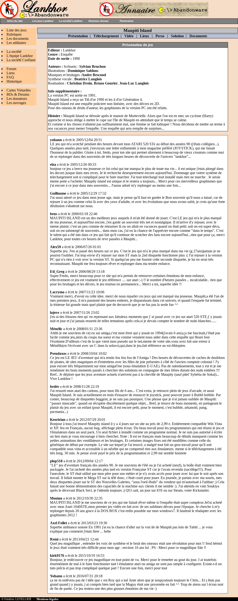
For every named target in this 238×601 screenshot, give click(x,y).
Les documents (18, 39)
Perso (159, 36)
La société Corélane (21, 60)
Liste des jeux (17, 30)
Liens (11, 73)
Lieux (144, 36)
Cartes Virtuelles (19, 90)
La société (14, 52)
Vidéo (128, 36)
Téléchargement (106, 36)
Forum (11, 69)
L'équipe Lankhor (20, 56)
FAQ (10, 77)
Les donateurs (17, 99)
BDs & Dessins (18, 94)
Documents (198, 36)
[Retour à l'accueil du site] (35, 17)
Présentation (78, 36)
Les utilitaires (16, 43)
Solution (177, 36)
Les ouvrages (16, 103)
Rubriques (14, 34)
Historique (14, 81)
